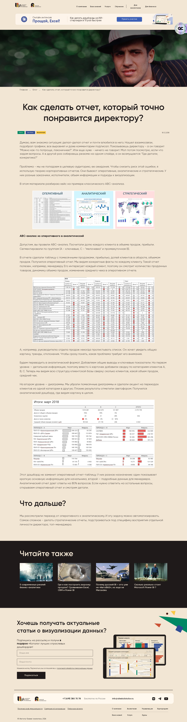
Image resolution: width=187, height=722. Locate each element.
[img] (21, 5)
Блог (35, 90)
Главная (24, 90)
